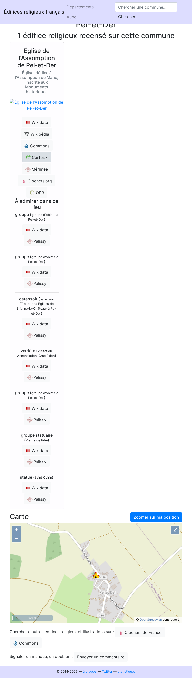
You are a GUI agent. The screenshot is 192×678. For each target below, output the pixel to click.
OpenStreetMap (151, 619)
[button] (36, 157)
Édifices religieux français (34, 12)
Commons (28, 643)
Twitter (107, 671)
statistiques (127, 671)
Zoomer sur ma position (156, 517)
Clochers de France (143, 632)
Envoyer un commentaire (100, 656)
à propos (90, 671)
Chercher (127, 16)
